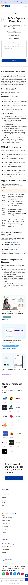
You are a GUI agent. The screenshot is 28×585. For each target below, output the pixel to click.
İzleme (4, 529)
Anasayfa (3, 13)
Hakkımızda (5, 494)
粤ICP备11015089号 (14, 583)
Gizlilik (4, 500)
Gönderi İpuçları (6, 526)
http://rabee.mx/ (14, 38)
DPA (3, 506)
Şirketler (8, 13)
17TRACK (20, 116)
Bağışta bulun (6, 552)
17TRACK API (7, 176)
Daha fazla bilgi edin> (19, 2)
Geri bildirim (5, 549)
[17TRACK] (5, 6)
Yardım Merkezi (6, 546)
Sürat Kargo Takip (14, 247)
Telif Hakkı (5, 503)
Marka (4, 532)
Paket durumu (6, 520)
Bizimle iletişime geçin (8, 544)
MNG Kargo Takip (14, 242)
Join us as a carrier (14, 478)
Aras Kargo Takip (14, 249)
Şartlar (4, 497)
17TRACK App (16, 172)
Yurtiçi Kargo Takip (15, 244)
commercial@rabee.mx (14, 32)
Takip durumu (6, 523)
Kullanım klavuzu (7, 517)
